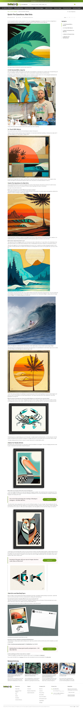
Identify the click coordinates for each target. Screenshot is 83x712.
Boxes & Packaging (39, 8)
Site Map (40, 702)
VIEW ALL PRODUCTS (8, 8)
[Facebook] (69, 17)
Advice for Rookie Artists (69, 34)
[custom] (74, 706)
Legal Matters (41, 700)
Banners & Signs (57, 8)
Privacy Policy (41, 692)
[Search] (30, 4)
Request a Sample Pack (31, 690)
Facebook (21, 657)
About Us (40, 688)
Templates (17, 697)
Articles (16, 695)
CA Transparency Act (42, 698)
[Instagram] (74, 17)
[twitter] (75, 706)
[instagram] (76, 706)
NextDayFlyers (29, 644)
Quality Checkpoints (30, 692)
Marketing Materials (18, 8)
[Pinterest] (73, 17)
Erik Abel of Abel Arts (35, 21)
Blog (8, 11)
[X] (71, 17)
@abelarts (42, 655)
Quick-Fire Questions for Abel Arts (68, 31)
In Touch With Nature (68, 28)
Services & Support (77, 8)
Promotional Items (67, 8)
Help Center (17, 688)
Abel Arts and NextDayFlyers (66, 37)
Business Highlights (14, 11)
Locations (41, 690)
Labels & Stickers (48, 8)
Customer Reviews (18, 699)
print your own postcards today (18, 644)
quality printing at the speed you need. (41, 1)
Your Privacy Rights (25, 706)
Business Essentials (29, 8)
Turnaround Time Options (18, 691)
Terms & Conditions (42, 696)
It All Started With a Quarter (67, 25)
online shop (48, 657)
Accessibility (41, 694)
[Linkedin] (67, 17)
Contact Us (29, 688)
